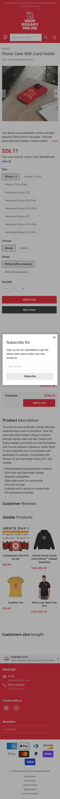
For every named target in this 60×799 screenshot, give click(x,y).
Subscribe (30, 376)
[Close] (54, 337)
